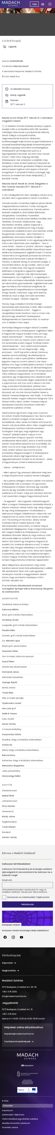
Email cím (7, 880)
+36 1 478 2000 (9, 991)
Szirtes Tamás (9, 837)
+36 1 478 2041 (9, 1014)
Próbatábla (8, 1105)
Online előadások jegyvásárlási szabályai (20, 1119)
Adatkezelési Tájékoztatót (36, 897)
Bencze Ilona (8, 755)
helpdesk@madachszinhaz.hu (19, 1033)
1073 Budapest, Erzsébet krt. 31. (17, 1009)
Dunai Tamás (9, 724)
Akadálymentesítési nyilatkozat (16, 1123)
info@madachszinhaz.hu (14, 996)
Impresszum (7, 1110)
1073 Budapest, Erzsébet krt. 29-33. (19, 987)
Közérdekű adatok (10, 1127)
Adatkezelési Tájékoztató (13, 1114)
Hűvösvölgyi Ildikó (11, 776)
